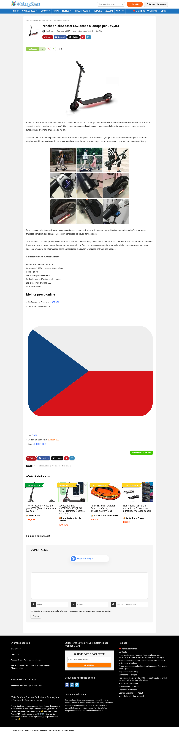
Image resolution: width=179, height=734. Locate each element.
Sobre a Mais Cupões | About (131, 693)
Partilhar (136, 4)
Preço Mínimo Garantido (129, 687)
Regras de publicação (128, 690)
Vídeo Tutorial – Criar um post (131, 696)
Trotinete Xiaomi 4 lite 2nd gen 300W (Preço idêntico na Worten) (41, 508)
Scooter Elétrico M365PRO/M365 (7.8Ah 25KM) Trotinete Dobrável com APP (71, 509)
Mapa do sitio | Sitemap (129, 672)
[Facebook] (67, 685)
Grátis (120, 11)
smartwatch (82, 11)
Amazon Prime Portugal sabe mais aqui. (28, 660)
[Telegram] (77, 685)
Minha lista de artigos (128, 675)
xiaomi (109, 11)
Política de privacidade (128, 683)
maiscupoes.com (57, 730)
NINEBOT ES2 (39, 444)
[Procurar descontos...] (122, 4)
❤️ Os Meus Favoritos (145, 11)
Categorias (28, 11)
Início (16, 11)
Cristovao (49, 31)
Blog (163, 11)
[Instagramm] (72, 685)
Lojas (44, 11)
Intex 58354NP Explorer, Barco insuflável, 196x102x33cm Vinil (103, 508)
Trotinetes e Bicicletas (94, 31)
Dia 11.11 (15, 654)
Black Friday (16, 649)
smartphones (61, 11)
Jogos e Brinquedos (80, 31)
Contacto (123, 652)
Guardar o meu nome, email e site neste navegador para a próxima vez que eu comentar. (72, 611)
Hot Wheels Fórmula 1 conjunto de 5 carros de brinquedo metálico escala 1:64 (137, 509)
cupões (97, 11)
